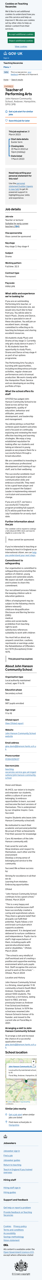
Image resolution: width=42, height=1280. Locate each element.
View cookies (21, 46)
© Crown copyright (21, 1274)
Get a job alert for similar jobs (21, 113)
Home (6, 80)
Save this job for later (19, 120)
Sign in (6, 58)
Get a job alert (15, 1114)
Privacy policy (20, 1226)
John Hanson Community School (22, 1066)
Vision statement (11, 1240)
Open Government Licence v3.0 (19, 1252)
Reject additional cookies (21, 40)
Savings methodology (14, 1236)
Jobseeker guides (12, 1160)
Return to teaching (12, 1165)
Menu (6, 67)
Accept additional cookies (21, 34)
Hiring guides (10, 1192)
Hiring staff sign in (12, 1187)
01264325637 (12, 759)
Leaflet (9, 1102)
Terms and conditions (14, 1229)
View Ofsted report (14, 723)
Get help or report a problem (17, 1207)
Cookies (7, 1226)
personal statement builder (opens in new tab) (21, 186)
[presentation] (21, 1081)
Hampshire (14, 1125)
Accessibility (10, 1233)
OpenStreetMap (25, 1102)
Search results (17, 80)
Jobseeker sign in (12, 1151)
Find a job (8, 1155)
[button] (26, 1081)
